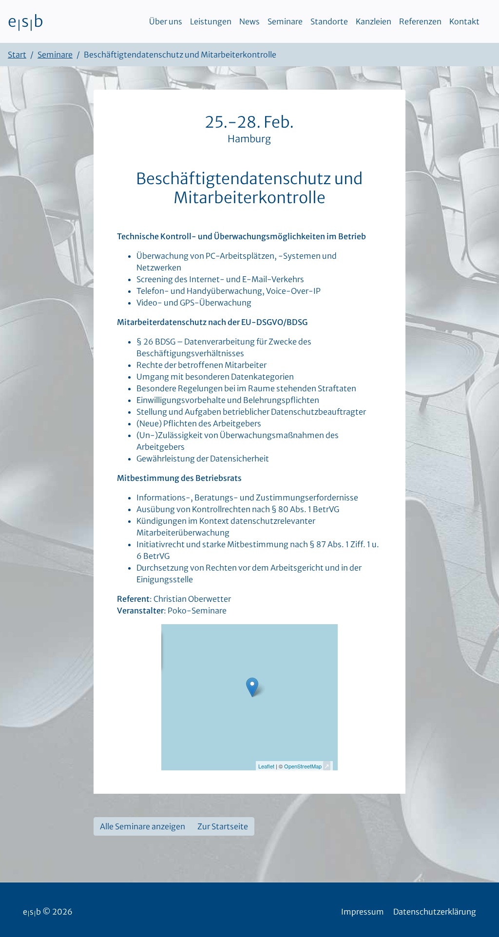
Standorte (329, 21)
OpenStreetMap (303, 766)
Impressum (362, 912)
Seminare (285, 21)
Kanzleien (373, 21)
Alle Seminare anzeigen (142, 826)
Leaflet (266, 766)
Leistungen (210, 21)
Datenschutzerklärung (434, 912)
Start (17, 54)
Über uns (165, 21)
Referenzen (420, 21)
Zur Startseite (222, 826)
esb (25, 21)
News (249, 21)
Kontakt (464, 21)
